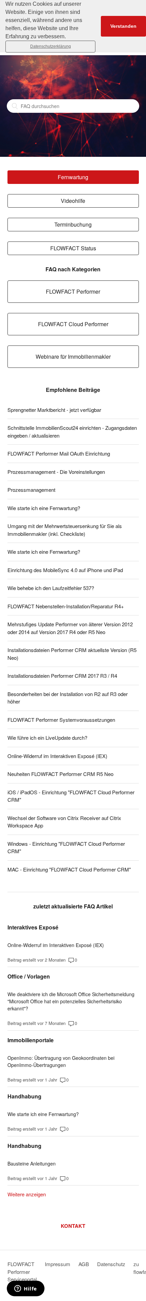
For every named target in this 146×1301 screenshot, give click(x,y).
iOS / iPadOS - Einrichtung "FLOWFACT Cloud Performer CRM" (70, 796)
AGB (83, 1263)
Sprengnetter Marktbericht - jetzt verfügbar (54, 409)
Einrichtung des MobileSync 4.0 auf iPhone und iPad (65, 569)
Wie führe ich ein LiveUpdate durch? (47, 737)
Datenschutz (111, 1263)
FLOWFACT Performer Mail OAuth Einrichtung (58, 453)
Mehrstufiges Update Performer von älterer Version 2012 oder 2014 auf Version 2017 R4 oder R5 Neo (70, 628)
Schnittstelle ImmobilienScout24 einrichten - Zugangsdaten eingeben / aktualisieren (72, 431)
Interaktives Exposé (32, 927)
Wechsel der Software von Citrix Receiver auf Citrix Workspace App (64, 821)
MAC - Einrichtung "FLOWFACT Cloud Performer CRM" (69, 869)
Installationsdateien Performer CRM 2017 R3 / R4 (62, 675)
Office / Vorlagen (28, 976)
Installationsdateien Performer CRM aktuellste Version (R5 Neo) (71, 653)
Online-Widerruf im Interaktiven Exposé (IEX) (57, 755)
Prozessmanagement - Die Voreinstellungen (56, 471)
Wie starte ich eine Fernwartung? (43, 507)
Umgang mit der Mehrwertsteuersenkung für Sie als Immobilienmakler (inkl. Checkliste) (64, 529)
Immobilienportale (30, 1040)
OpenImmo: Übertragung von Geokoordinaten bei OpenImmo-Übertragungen (60, 1061)
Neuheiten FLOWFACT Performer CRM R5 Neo (60, 773)
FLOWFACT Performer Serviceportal (22, 1271)
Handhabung (24, 1096)
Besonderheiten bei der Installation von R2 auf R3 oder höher (67, 697)
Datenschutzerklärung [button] (50, 46)
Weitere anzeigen (26, 1194)
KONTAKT (73, 1226)
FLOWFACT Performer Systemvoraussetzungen (61, 719)
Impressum (57, 1263)
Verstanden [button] (123, 26)
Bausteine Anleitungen (31, 1163)
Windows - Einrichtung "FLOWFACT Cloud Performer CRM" (66, 847)
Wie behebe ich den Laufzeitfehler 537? (50, 587)
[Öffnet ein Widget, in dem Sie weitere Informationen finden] (25, 1289)
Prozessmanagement (31, 489)
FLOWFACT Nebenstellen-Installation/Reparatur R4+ (65, 606)
